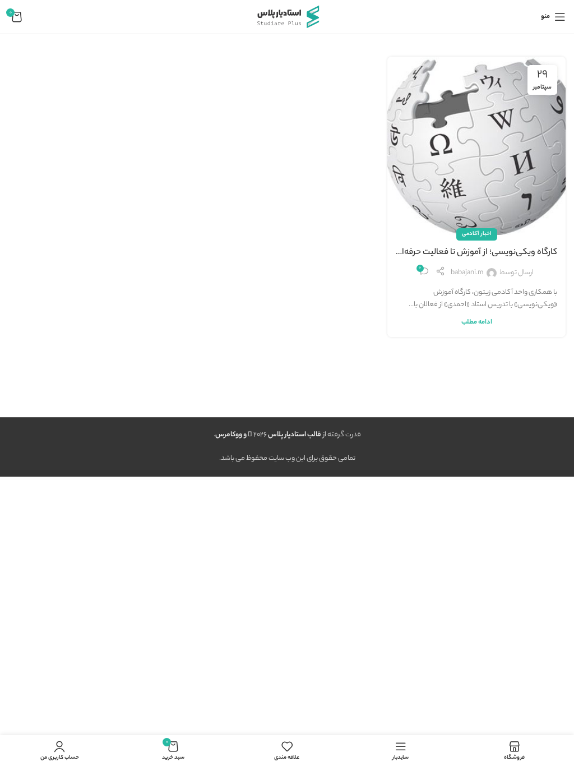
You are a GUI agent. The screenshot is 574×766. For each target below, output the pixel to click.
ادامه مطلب (476, 322)
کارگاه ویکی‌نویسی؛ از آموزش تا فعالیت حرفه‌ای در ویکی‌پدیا (476, 253)
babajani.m (467, 273)
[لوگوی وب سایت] (287, 16)
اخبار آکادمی (477, 234)
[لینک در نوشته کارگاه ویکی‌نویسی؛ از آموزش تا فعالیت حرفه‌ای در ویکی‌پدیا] (476, 146)
